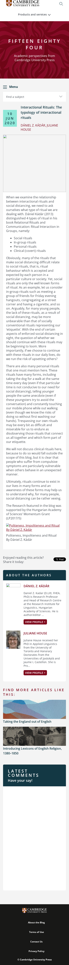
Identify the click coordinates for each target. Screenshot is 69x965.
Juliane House (35, 633)
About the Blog (36, 922)
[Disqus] (34, 838)
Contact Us (36, 941)
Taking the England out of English (27, 721)
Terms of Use (36, 932)
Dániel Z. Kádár (36, 586)
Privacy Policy (36, 951)
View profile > (35, 622)
